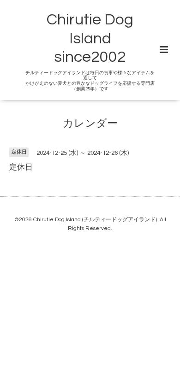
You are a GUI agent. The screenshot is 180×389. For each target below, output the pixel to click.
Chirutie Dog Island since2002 (90, 38)
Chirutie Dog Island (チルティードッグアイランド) (95, 220)
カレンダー (90, 123)
